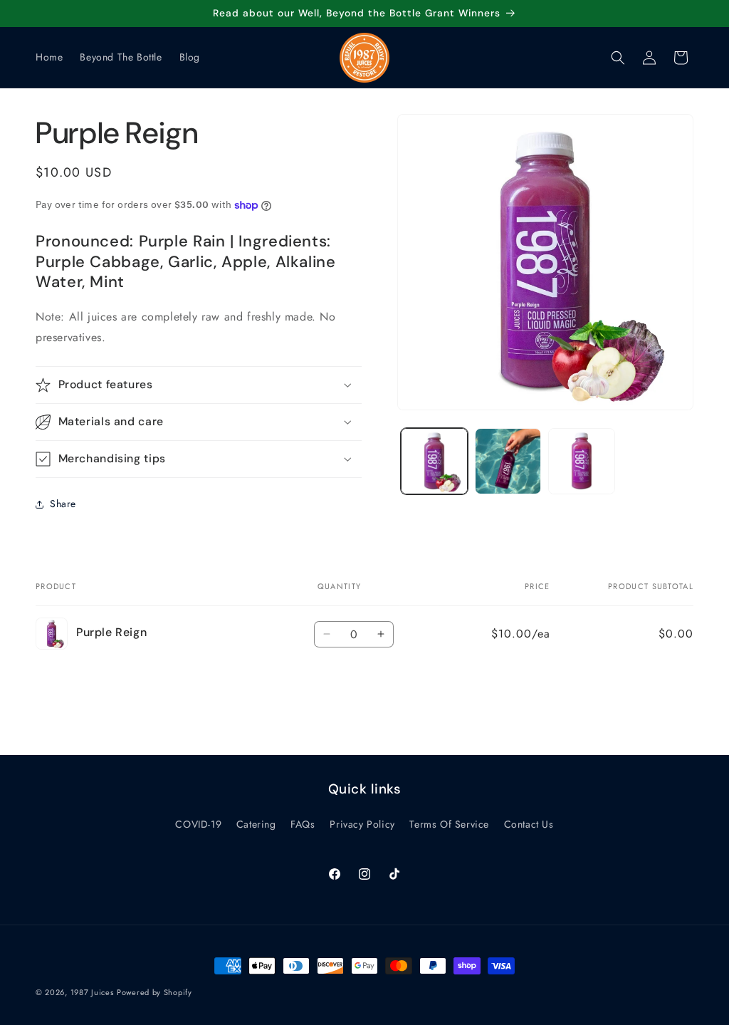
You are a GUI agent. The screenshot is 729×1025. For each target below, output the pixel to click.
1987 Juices (92, 992)
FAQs (302, 824)
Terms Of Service (449, 824)
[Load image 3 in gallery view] (581, 461)
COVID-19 (198, 824)
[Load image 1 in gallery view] (434, 461)
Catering (256, 824)
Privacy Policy (362, 824)
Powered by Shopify (154, 992)
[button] (618, 57)
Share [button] (63, 503)
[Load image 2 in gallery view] (508, 461)
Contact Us (529, 824)
